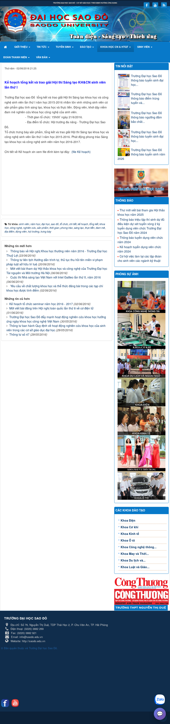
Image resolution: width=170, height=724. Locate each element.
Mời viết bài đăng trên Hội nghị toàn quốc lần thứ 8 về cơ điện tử (51, 308)
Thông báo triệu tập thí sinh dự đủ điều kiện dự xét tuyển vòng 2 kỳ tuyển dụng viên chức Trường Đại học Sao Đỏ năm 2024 (141, 226)
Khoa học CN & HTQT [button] (114, 47)
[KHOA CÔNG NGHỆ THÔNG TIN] (142, 296)
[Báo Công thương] (141, 583)
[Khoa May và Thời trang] (142, 453)
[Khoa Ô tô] (142, 485)
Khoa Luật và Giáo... (135, 567)
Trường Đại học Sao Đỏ (43, 648)
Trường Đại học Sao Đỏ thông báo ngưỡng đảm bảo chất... (146, 117)
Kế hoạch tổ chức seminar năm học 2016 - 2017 (41, 304)
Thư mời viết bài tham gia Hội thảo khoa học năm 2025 (141, 212)
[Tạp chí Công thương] (141, 596)
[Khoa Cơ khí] (142, 330)
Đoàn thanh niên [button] (15, 57)
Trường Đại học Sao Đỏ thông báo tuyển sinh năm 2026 (141, 154)
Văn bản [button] (42, 57)
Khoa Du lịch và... (133, 560)
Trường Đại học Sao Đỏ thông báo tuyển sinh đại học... (147, 80)
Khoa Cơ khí (129, 527)
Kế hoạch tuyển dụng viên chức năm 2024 (139, 249)
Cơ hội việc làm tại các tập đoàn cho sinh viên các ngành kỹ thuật (140, 258)
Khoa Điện (128, 520)
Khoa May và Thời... (135, 554)
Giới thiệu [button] (21, 47)
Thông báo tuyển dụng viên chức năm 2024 (140, 239)
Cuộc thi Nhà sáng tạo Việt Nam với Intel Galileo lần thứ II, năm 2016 (55, 277)
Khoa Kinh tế (130, 534)
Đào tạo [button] (86, 47)
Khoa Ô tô (128, 540)
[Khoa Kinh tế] (142, 420)
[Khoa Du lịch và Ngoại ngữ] (142, 363)
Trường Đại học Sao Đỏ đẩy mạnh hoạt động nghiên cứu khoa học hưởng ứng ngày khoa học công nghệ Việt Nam (56, 319)
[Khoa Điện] (142, 391)
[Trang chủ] (6, 47)
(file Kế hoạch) (81, 152)
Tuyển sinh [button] (64, 47)
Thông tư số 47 (19, 334)
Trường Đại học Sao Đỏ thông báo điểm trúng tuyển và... (146, 98)
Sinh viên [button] (143, 47)
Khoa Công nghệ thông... (139, 547)
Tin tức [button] (42, 47)
